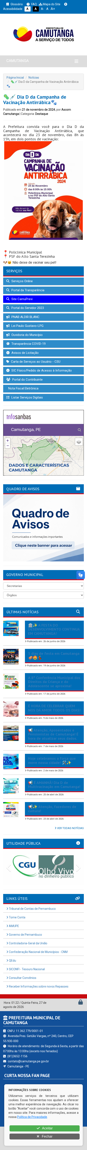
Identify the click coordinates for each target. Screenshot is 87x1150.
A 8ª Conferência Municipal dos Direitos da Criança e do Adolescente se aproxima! (54, 681)
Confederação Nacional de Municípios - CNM (38, 952)
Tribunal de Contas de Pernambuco (32, 908)
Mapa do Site (51, 4)
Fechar (46, 1136)
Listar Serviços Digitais (27, 397)
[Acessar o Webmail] (76, 1003)
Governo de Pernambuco (25, 934)
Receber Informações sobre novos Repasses (38, 986)
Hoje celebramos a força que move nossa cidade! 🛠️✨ (52, 760)
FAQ (34, 4)
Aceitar (47, 1128)
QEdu (12, 960)
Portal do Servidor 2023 (27, 308)
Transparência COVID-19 (28, 344)
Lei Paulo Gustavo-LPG (27, 326)
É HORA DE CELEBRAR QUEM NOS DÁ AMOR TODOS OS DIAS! (54, 708)
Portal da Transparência (27, 290)
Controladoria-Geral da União (27, 943)
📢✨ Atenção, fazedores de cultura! (52, 808)
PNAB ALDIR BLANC (25, 317)
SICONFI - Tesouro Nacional (26, 969)
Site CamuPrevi (22, 299)
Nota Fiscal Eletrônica (22, 388)
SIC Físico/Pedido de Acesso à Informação (41, 370)
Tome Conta (16, 917)
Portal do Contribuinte (27, 379)
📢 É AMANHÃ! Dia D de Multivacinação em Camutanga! (54, 784)
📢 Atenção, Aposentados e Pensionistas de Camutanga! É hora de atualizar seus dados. (53, 734)
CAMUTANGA (17, 60)
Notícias (34, 77)
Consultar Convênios (22, 978)
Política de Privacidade (32, 1117)
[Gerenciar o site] (80, 1003)
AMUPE (13, 926)
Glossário (16, 4)
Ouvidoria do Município (27, 335)
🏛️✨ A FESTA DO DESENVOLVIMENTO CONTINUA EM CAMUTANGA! (54, 629)
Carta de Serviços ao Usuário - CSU (35, 362)
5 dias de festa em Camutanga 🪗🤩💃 (53, 655)
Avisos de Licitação (25, 353)
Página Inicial (15, 77)
